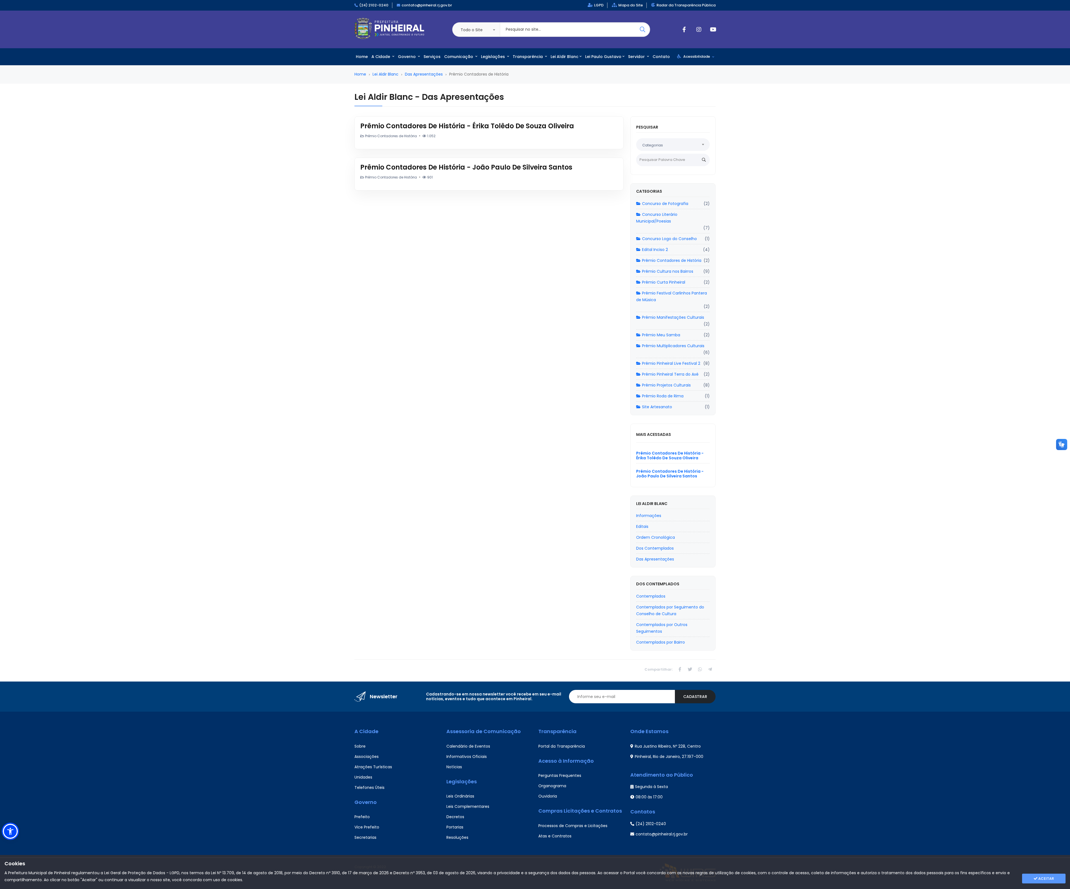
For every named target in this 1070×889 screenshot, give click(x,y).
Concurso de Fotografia (665, 203)
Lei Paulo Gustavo (603, 56)
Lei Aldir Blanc (564, 56)
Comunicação (459, 56)
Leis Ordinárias (460, 796)
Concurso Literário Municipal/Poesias (656, 218)
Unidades (363, 777)
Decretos (455, 817)
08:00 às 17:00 (649, 797)
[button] (10, 831)
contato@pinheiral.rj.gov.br (427, 5)
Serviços (432, 56)
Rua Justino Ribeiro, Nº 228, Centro (668, 746)
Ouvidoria (547, 796)
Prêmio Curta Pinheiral (663, 282)
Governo (407, 56)
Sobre (360, 746)
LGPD (599, 5)
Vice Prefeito (366, 827)
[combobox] (476, 29)
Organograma (552, 786)
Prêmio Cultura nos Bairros (667, 271)
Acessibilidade (696, 56)
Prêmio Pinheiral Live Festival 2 (671, 363)
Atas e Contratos (555, 836)
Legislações (493, 56)
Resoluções (457, 837)
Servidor (637, 56)
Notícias (454, 767)
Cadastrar (695, 696)
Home (362, 56)
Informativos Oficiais (466, 756)
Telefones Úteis (369, 787)
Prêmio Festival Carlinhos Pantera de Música (671, 296)
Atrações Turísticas (373, 767)
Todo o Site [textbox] (472, 30)
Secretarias (365, 837)
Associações (366, 756)
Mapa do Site (630, 5)
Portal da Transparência (561, 746)
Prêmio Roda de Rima (663, 396)
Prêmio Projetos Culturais (666, 385)
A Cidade (381, 56)
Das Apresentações (424, 74)
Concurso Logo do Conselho (669, 238)
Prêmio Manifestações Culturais (673, 317)
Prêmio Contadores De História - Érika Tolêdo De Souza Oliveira (467, 126)
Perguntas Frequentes (559, 775)
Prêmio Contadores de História (671, 260)
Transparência (528, 56)
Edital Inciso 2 (655, 249)
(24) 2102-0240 (373, 5)
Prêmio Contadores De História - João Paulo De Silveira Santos (466, 167)
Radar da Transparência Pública (686, 5)
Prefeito (362, 817)
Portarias (454, 827)
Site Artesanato (657, 407)
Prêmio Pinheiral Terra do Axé (670, 374)
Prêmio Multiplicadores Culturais (673, 346)
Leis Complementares (467, 806)
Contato (661, 56)
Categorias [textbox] (652, 145)
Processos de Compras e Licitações (572, 825)
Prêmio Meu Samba (661, 335)
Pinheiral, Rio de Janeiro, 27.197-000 (669, 756)
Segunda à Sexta (651, 786)
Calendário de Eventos (468, 746)
